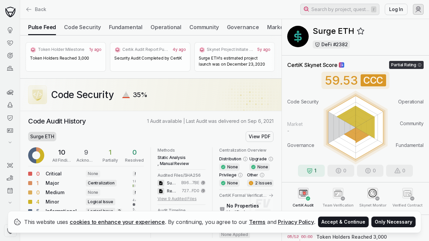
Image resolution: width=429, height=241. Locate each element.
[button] (339, 9)
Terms (257, 222)
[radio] (42, 27)
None (93, 173)
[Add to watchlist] (361, 31)
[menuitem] (10, 30)
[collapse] (19, 19)
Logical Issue (100, 201)
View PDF (259, 136)
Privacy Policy (296, 222)
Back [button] (40, 9)
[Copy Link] (203, 182)
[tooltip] (134, 183)
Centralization (101, 182)
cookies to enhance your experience (117, 222)
